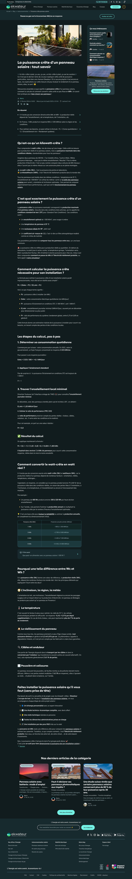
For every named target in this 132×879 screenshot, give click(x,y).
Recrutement (83, 875)
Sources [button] (22, 746)
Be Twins (95, 60)
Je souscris (116, 7)
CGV (38, 875)
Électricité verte (12, 845)
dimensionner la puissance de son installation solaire (59, 744)
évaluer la (46, 514)
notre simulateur (33, 258)
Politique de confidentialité (57, 875)
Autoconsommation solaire (40, 842)
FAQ (25, 875)
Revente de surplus (37, 852)
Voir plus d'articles (66, 812)
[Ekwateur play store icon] (119, 835)
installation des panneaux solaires (54, 698)
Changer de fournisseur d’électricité (18, 858)
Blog (14, 11)
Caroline (95, 39)
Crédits (92, 875)
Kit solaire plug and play (38, 848)
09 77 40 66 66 (103, 2)
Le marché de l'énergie (85, 852)
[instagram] (116, 2)
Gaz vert (10, 848)
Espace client (106, 842)
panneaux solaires (72, 729)
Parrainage (105, 845)
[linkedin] (119, 2)
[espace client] (124, 6)
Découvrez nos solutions (100, 91)
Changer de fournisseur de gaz (17, 861)
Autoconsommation (22, 11)
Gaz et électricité (13, 852)
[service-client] (124, 2)
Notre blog (82, 842)
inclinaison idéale (31, 229)
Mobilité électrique (61, 842)
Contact (31, 875)
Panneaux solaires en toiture (40, 845)
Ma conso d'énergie (84, 845)
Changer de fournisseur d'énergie (17, 855)
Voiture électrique (84, 858)
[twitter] (114, 2)
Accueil (8, 11)
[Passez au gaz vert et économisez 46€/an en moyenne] (66, 16)
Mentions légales (72, 875)
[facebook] (111, 2)
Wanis (22, 98)
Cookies (44, 875)
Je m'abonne (88, 827)
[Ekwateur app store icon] (106, 835)
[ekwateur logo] (16, 7)
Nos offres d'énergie (14, 842)
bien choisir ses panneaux (41, 94)
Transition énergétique (85, 848)
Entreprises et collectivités (23, 2)
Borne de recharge (60, 845)
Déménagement (83, 861)
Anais (89, 803)
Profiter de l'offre (107, 16)
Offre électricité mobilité (62, 848)
